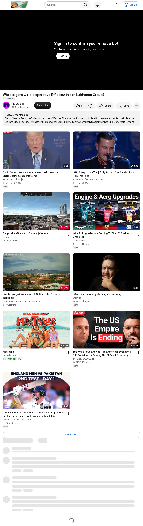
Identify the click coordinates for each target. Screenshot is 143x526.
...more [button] (130, 122)
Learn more (98, 49)
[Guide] (6, 5)
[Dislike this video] (90, 105)
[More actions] (136, 105)
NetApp (16, 103)
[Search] (85, 4)
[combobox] (63, 5)
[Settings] (117, 5)
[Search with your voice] (97, 4)
